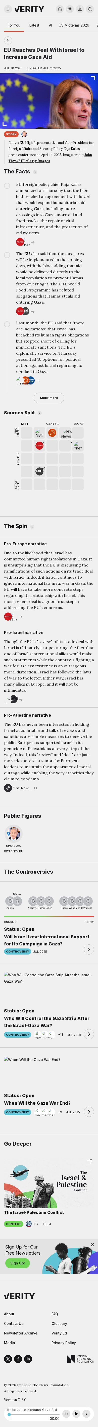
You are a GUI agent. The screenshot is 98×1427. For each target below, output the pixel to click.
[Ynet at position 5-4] (78, 445)
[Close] (92, 1245)
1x (66, 1414)
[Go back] (28, 40)
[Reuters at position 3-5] (52, 433)
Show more (49, 398)
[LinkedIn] (28, 1360)
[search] (90, 9)
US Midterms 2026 (74, 25)
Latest (34, 25)
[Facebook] (18, 1360)
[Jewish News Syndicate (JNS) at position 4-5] (65, 433)
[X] (8, 1360)
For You (14, 25)
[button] (39, 445)
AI (50, 25)
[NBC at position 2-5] (39, 433)
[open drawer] (8, 9)
